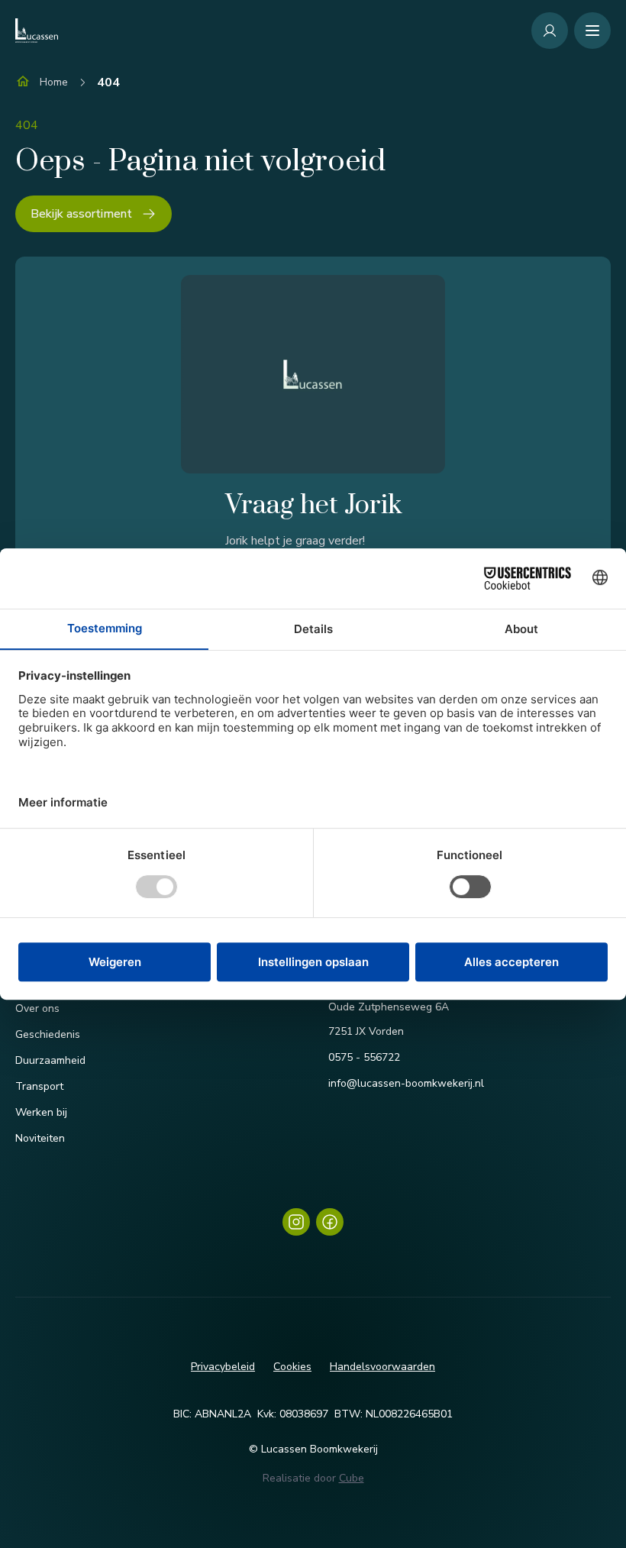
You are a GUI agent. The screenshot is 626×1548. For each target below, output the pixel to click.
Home (54, 82)
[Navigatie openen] (592, 30)
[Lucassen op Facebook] (330, 1222)
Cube (351, 1478)
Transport (39, 1086)
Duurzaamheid (50, 1060)
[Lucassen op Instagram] (296, 1222)
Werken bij (41, 1112)
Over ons (37, 1008)
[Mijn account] (549, 30)
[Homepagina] (36, 30)
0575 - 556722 (364, 1057)
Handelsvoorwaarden (382, 1366)
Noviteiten (40, 1138)
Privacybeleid (223, 1366)
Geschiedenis (47, 1034)
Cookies (292, 1366)
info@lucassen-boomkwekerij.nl (406, 1083)
